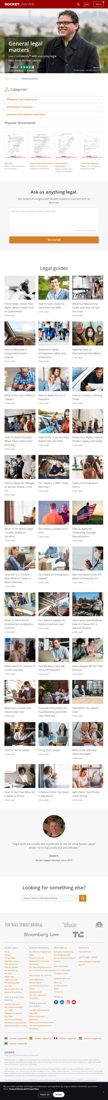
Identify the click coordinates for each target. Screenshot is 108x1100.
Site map (8, 986)
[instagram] (68, 1003)
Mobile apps (9, 976)
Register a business (12, 1004)
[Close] (103, 1092)
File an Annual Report (13, 1019)
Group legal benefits (62, 955)
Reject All (44, 1094)
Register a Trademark (13, 1013)
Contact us (58, 992)
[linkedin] (62, 1003)
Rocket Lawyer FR (67, 1038)
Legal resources (10, 979)
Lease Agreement (36, 979)
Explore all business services (15, 1026)
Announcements (61, 985)
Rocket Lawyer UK (18, 1038)
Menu (98, 4)
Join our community (62, 970)
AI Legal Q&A (9, 958)
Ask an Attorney (11, 970)
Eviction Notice (35, 982)
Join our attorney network (64, 958)
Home (6, 952)
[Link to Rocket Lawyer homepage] (19, 4)
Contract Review (11, 967)
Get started (54, 239)
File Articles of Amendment (15, 1022)
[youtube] (74, 1003)
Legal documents (11, 961)
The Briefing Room (12, 983)
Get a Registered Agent (13, 1007)
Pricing (7, 955)
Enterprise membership (63, 952)
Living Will (33, 1013)
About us (57, 982)
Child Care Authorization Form (41, 1022)
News (56, 988)
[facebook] (56, 1003)
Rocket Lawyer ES (43, 1038)
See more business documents (41, 970)
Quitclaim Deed (35, 992)
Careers (57, 961)
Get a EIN (8, 1010)
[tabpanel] (54, 842)
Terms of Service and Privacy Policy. (24, 1089)
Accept (58, 1094)
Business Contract (36, 958)
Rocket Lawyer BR (18, 1043)
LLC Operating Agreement (39, 967)
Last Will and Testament (39, 1010)
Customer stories (61, 973)
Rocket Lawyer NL (93, 1038)
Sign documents (11, 964)
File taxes (8, 973)
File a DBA (8, 1016)
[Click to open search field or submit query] (78, 4)
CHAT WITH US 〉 (86, 952)
